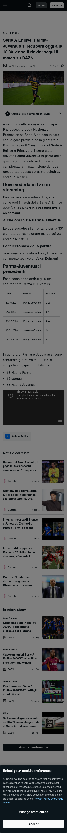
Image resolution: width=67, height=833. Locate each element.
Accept (33, 824)
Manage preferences (33, 812)
